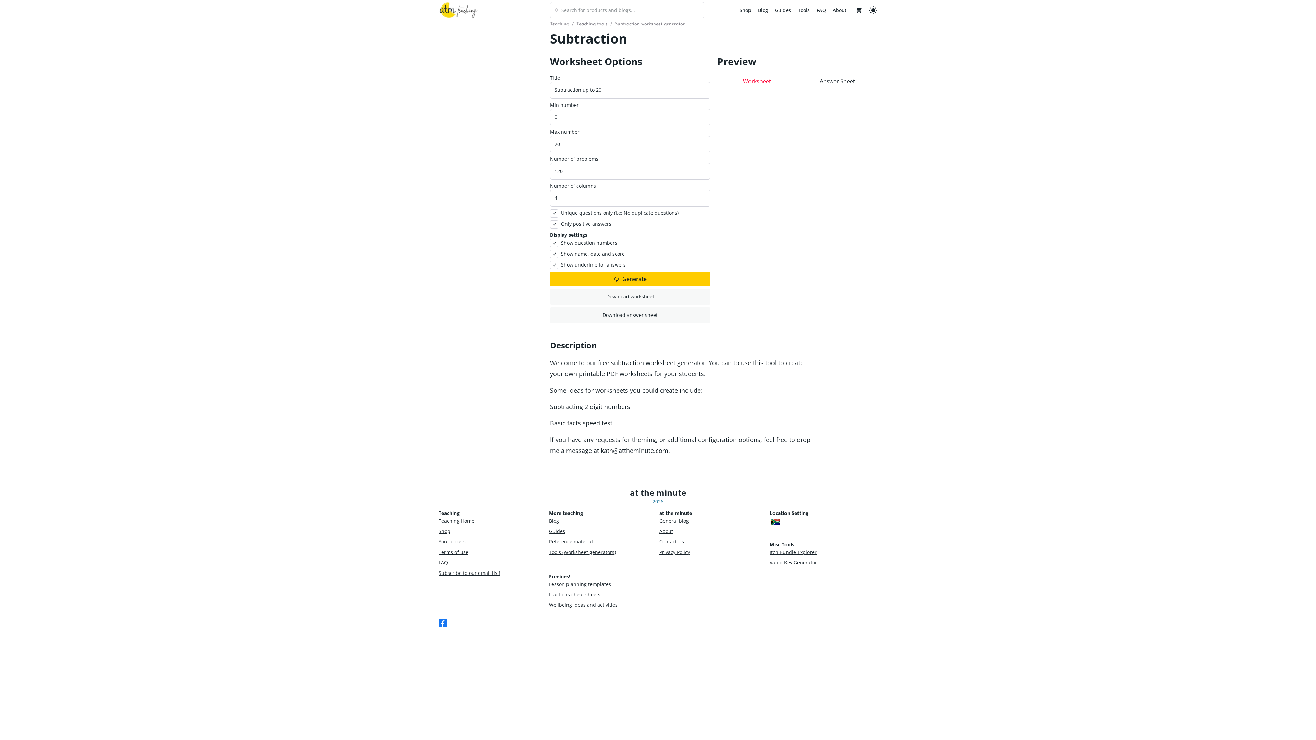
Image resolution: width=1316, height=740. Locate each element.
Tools (804, 10)
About (839, 10)
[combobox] (627, 10)
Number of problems (574, 159)
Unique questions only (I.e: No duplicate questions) (620, 213)
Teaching (559, 24)
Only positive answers (586, 224)
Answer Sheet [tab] (837, 81)
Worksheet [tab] (757, 81)
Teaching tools (592, 24)
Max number (565, 131)
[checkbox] (554, 213)
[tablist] (797, 81)
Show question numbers (589, 242)
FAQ (821, 10)
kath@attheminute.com (634, 450)
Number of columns (573, 186)
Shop (745, 10)
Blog (763, 10)
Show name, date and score (593, 253)
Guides (783, 10)
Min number (564, 105)
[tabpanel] (797, 204)
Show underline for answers (593, 264)
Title (555, 78)
